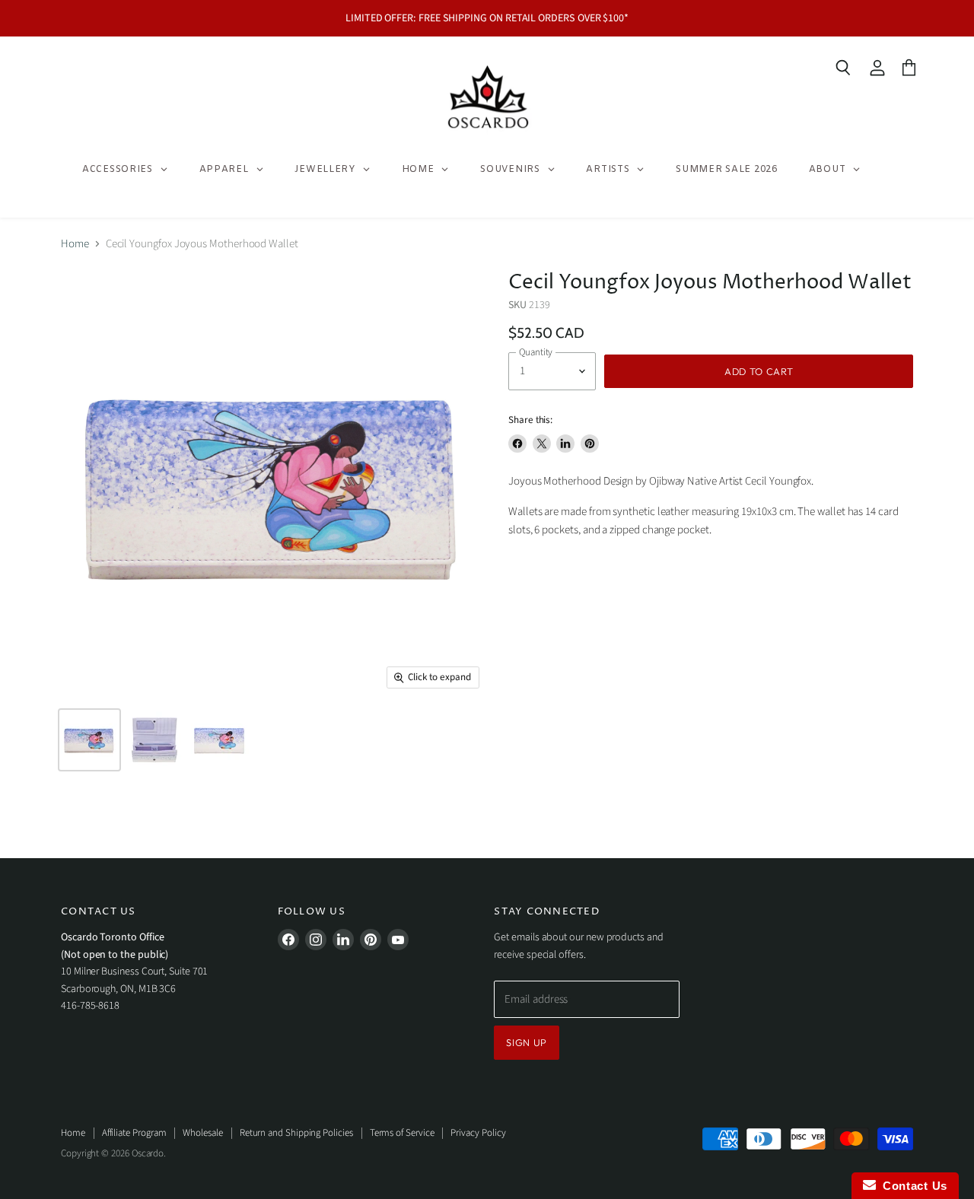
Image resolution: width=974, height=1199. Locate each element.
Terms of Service (402, 1133)
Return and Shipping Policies (296, 1133)
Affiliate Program (134, 1133)
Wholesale (202, 1133)
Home (75, 243)
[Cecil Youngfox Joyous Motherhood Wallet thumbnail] (154, 740)
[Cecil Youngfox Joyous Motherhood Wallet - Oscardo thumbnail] (89, 740)
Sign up (526, 1042)
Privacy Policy (477, 1133)
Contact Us (911, 1185)
